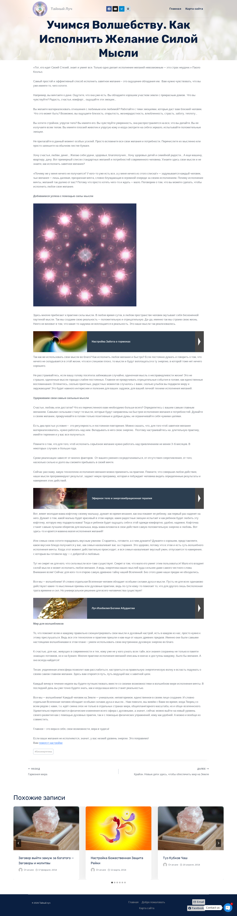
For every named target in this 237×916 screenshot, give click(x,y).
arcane (30, 870)
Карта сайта (194, 8)
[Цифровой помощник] (128, 9)
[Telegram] (121, 9)
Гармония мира (37, 771)
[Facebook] (109, 9)
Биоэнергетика (43, 751)
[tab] (112, 882)
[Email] (115, 9)
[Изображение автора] (21, 870)
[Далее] (218, 843)
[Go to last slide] (18, 843)
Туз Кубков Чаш (175, 858)
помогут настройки (51, 742)
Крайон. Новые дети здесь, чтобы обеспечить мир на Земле (171, 771)
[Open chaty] (228, 907)
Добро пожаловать (153, 902)
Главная (175, 8)
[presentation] (46, 828)
